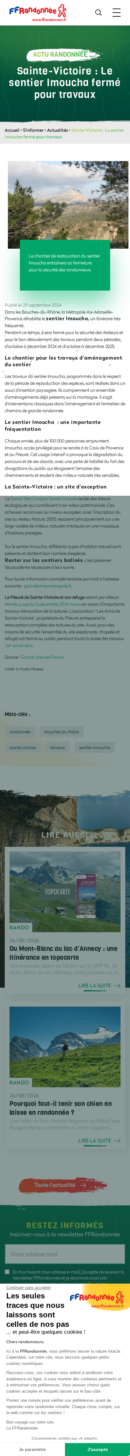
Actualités (57, 130)
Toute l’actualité (54, 1184)
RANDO (19, 927)
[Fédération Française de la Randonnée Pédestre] (37, 12)
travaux (57, 747)
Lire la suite (95, 985)
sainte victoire (22, 747)
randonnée (19, 732)
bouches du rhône (61, 732)
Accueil (12, 130)
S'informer (33, 130)
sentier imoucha (94, 747)
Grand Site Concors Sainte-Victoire (43, 498)
